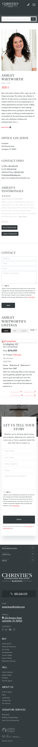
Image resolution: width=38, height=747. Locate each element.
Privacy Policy (31, 297)
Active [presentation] (6, 331)
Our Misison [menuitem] (6, 703)
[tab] (6, 331)
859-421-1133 (11, 169)
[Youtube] (10, 629)
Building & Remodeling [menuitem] (10, 717)
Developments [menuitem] (7, 652)
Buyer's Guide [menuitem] (7, 658)
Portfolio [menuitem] (5, 678)
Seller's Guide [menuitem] (7, 675)
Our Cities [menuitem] (5, 649)
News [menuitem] (4, 695)
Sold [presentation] (14, 331)
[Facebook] (3, 629)
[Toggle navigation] (33, 5)
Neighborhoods (9, 549)
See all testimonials (9, 227)
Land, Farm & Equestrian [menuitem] (10, 720)
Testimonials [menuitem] (6, 700)
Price (4, 561)
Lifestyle (6, 555)
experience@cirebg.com (13, 606)
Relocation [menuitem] (5, 715)
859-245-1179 (28, 4)
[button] (33, 19)
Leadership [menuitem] (6, 698)
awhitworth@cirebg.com (11, 175)
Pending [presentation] (23, 331)
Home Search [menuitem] (6, 644)
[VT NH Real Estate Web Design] (19, 730)
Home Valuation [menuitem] (7, 672)
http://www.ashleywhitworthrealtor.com (16, 178)
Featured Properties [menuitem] (9, 647)
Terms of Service (6, 528)
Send (19, 519)
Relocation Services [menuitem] (9, 661)
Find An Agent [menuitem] (7, 655)
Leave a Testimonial (10, 234)
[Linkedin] (6, 629)
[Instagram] (14, 629)
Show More (22, 216)
